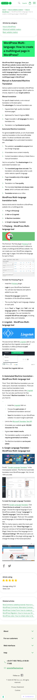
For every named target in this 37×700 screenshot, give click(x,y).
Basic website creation (10, 32)
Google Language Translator (17, 467)
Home (4, 10)
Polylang (25, 244)
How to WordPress (9, 26)
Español (24, 3)
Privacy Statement (17, 687)
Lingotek (23, 342)
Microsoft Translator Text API (22, 421)
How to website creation (15, 10)
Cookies (17, 690)
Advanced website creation (12, 29)
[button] (6, 3)
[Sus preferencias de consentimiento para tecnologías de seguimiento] (3, 697)
